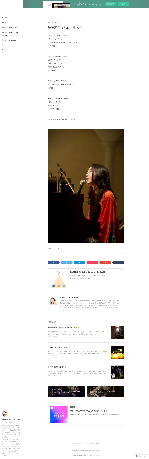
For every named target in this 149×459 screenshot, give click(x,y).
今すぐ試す (110, 4)
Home (4, 17)
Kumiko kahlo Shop (10, 27)
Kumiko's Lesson (9, 40)
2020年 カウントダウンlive (58, 347)
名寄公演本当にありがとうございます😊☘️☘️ (63, 327)
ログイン (123, 4)
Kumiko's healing (9, 45)
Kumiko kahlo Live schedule (10, 34)
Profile (5, 22)
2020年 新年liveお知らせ (57, 367)
